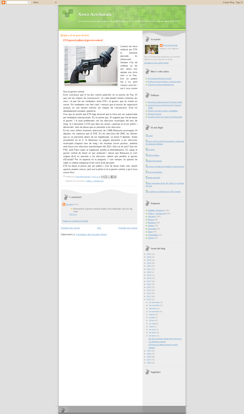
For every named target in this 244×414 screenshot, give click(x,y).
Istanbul (152, 348)
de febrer (153, 333)
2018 (149, 278)
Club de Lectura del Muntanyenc (161, 85)
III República (153, 235)
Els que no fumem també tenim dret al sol (165, 339)
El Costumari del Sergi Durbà (159, 78)
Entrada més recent (70, 228)
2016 (149, 284)
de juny (152, 320)
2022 (149, 266)
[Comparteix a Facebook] (112, 176)
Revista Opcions (155, 114)
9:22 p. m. (73, 214)
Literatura (152, 216)
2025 (149, 257)
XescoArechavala (170, 45)
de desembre (154, 302)
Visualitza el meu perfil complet (156, 63)
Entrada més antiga (128, 228)
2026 (149, 254)
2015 (149, 287)
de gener (153, 336)
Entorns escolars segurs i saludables (163, 111)
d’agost (152, 314)
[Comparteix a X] (109, 176)
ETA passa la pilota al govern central (163, 345)
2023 (149, 263)
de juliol (152, 317)
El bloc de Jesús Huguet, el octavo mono (164, 82)
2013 (149, 293)
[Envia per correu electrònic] (102, 176)
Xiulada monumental (154, 161)
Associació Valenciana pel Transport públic (165, 102)
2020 (149, 272)
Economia (152, 229)
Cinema (151, 238)
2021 (149, 269)
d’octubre (153, 309)
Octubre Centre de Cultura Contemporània (165, 117)
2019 (149, 275)
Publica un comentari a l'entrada (75, 221)
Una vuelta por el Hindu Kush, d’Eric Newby (163, 192)
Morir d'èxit (150, 150)
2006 (149, 363)
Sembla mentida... (153, 155)
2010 (149, 351)
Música (151, 220)
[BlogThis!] (105, 176)
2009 (149, 354)
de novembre (154, 305)
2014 (149, 290)
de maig (152, 324)
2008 (149, 357)
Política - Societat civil (94, 181)
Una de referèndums (154, 172)
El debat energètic (153, 178)
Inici (99, 228)
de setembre (154, 311)
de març (152, 330)
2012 (149, 296)
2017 (149, 281)
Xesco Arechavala (95, 14)
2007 (149, 360)
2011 (149, 299)
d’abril (151, 327)
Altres (150, 232)
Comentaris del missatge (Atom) (91, 234)
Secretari (69, 204)
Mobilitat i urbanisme (156, 210)
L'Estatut (149, 136)
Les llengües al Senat (157, 342)
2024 (149, 260)
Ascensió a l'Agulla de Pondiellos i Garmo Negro (165, 167)
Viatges (151, 226)
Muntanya (152, 223)
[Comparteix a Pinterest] (115, 176)
